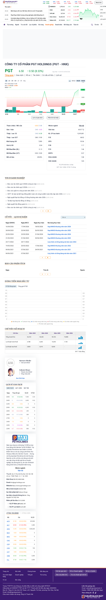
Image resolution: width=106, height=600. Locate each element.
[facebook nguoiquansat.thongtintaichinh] (93, 593)
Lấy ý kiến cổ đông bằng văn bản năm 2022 (62, 242)
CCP (8, 544)
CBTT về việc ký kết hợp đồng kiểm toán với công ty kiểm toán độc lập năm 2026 (34, 194)
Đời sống (18, 580)
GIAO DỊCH (10, 388)
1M (9, 81)
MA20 (78, 81)
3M (12, 81)
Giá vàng (41, 25)
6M (15, 81)
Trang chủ (6, 571)
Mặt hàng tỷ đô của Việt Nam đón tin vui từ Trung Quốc (27, 11)
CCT (8, 552)
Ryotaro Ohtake (25, 361)
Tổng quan (9, 75)
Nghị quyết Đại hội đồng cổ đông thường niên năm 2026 (26, 197)
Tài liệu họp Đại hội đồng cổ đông (18, 201)
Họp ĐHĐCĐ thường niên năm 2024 (59, 234)
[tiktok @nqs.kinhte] (95, 593)
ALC (8, 525)
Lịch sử (59, 75)
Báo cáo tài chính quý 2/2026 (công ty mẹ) (21, 184)
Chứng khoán (32, 571)
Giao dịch (19, 75)
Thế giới (30, 575)
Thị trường (10, 25)
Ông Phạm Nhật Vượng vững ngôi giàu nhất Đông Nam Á (27, 15)
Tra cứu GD (24, 25)
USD (101, 9)
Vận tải (81, 126)
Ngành (17, 25)
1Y (18, 81)
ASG (8, 529)
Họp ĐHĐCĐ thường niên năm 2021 (59, 249)
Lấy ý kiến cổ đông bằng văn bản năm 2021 (62, 253)
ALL (24, 81)
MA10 (73, 81)
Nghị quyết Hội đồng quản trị (17, 204)
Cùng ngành (12, 513)
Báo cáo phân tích (61, 574)
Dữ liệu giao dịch (61, 571)
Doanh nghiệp (49, 25)
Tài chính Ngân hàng (7, 575)
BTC (101, 16)
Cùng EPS (26, 513)
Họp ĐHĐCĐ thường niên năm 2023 (59, 238)
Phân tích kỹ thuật (53, 117)
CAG (8, 541)
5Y (21, 81)
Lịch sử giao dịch (38, 117)
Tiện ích (75, 25)
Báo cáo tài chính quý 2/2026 (17, 187)
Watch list (99, 2)
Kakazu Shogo (24, 370)
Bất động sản (68, 25)
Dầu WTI (102, 13)
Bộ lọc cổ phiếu (90, 571)
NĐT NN (26, 388)
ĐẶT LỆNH (18, 388)
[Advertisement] (54, 43)
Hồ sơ (28, 75)
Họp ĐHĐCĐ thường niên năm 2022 (59, 246)
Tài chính (36, 75)
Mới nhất (18, 571)
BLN (8, 533)
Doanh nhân (58, 25)
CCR (8, 548)
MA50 (83, 81)
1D (6, 81)
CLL (8, 560)
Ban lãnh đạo (20, 378)
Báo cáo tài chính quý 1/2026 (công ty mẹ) (21, 207)
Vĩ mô (4, 580)
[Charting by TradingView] (81, 18)
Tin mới (7, 7)
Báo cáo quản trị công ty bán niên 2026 (20, 191)
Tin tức (97, 25)
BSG (8, 537)
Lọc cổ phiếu (33, 25)
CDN (8, 556)
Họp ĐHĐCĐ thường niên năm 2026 (59, 226)
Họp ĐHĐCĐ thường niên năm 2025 (59, 230)
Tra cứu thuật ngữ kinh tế (78, 574)
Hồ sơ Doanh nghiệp (76, 571)
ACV (8, 521)
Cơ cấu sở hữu (47, 75)
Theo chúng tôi (87, 592)
